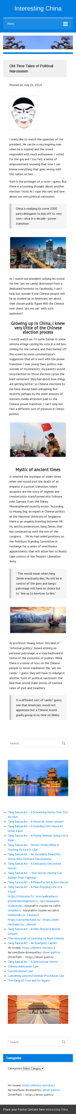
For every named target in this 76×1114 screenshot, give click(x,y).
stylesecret (15, 905)
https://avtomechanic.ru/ (24, 919)
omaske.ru (14, 910)
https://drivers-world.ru (37, 948)
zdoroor (31, 924)
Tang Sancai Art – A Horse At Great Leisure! (36, 821)
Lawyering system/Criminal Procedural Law (36, 976)
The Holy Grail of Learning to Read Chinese (36, 938)
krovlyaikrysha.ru (47, 896)
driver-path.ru (51, 952)
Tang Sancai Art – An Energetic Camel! (32, 943)
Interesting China (56, 1109)
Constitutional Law (20, 971)
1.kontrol (33, 915)
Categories (15, 1068)
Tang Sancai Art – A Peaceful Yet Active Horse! (38, 882)
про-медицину (49, 901)
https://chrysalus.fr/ (21, 896)
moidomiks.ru (16, 915)
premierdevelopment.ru (23, 901)
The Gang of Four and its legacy (29, 980)
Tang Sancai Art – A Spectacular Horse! (33, 962)
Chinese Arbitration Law (23, 966)
